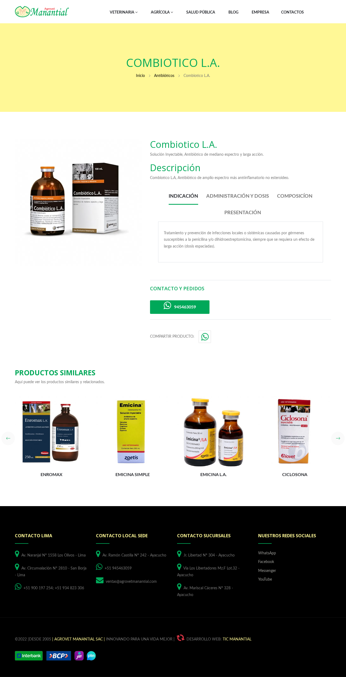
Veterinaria (122, 12)
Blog (233, 12)
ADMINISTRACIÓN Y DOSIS (237, 196)
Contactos (292, 12)
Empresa (260, 12)
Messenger (267, 571)
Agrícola (161, 12)
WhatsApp (267, 553)
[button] (8, 438)
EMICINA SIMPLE (132, 475)
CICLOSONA (294, 475)
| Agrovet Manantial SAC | (78, 639)
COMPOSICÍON (294, 196)
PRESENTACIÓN (242, 212)
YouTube (265, 579)
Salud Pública (200, 12)
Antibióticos (164, 76)
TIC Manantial (237, 639)
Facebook (266, 562)
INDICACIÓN (183, 196)
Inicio (140, 76)
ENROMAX (51, 475)
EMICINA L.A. (213, 475)
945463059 (183, 307)
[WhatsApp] (205, 338)
